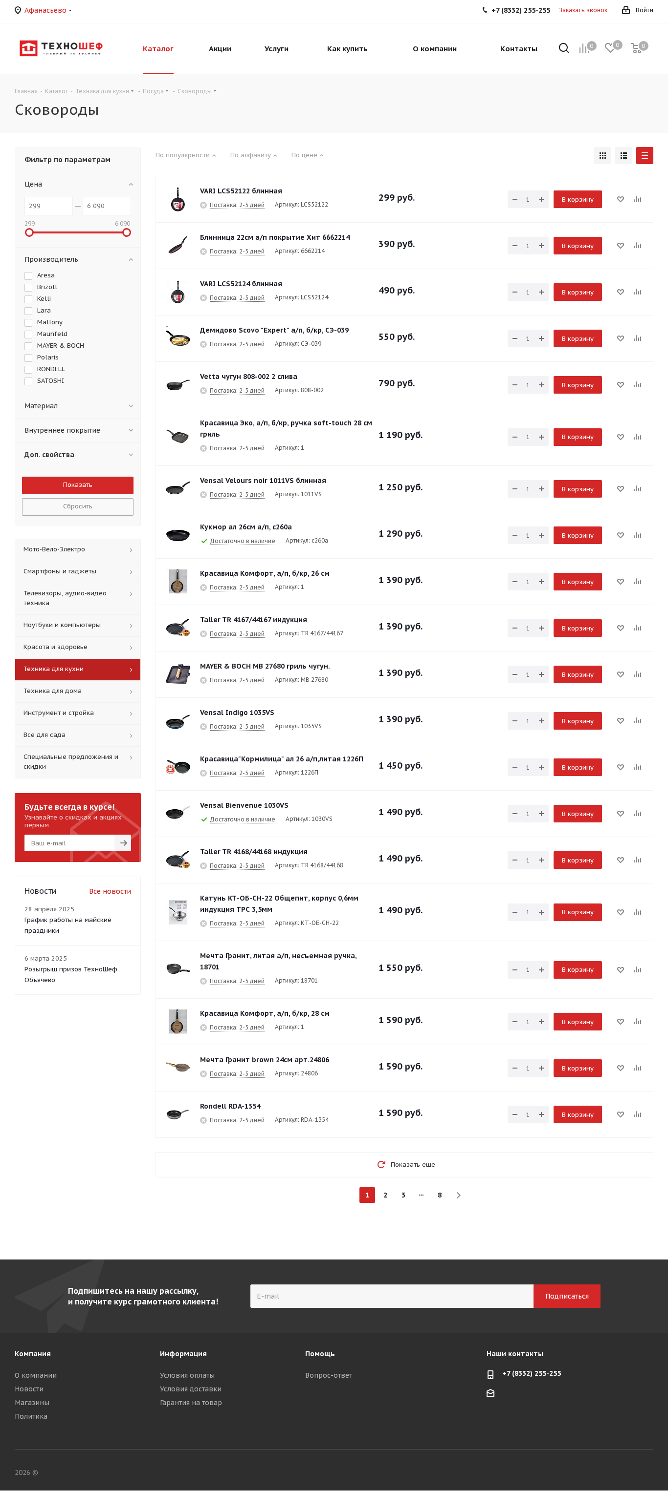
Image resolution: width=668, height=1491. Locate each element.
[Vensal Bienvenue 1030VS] (178, 813)
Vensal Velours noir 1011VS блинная (263, 480)
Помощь (320, 1353)
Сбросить (77, 506)
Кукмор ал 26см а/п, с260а (246, 527)
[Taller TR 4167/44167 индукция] (178, 628)
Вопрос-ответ (328, 1375)
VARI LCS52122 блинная (241, 191)
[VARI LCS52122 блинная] (178, 199)
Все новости (110, 891)
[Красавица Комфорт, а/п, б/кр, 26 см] (178, 581)
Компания (33, 1353)
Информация (183, 1353)
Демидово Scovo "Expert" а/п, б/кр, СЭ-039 (274, 330)
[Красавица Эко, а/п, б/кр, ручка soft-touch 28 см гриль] (178, 437)
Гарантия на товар (191, 1402)
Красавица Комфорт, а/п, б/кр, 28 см (265, 1013)
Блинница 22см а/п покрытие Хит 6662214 (275, 237)
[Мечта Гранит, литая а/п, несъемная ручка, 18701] (178, 970)
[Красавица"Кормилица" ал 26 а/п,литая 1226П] (178, 767)
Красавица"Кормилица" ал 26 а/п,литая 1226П (281, 759)
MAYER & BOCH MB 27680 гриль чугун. (265, 666)
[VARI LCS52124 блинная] (178, 292)
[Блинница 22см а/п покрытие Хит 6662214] (178, 245)
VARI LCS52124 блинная (241, 283)
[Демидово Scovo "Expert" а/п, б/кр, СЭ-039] (178, 338)
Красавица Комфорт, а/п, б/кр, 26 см (265, 573)
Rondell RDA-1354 (230, 1106)
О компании (36, 1375)
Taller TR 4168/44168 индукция (254, 851)
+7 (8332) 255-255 (531, 1373)
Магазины (32, 1402)
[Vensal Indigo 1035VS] (178, 721)
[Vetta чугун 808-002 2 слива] (178, 385)
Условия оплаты (187, 1375)
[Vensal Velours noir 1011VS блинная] (178, 489)
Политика (31, 1416)
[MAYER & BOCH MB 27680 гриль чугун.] (178, 674)
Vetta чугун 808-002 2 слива (248, 376)
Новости (29, 1389)
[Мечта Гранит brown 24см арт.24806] (178, 1068)
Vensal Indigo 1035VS (237, 712)
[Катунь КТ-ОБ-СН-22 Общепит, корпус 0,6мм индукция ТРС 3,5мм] (178, 912)
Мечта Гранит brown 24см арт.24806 (264, 1059)
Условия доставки (191, 1389)
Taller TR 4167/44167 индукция (253, 619)
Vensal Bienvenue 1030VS (244, 805)
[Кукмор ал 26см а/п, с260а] (178, 535)
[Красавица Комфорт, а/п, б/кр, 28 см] (178, 1021)
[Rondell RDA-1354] (178, 1114)
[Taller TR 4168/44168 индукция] (178, 860)
